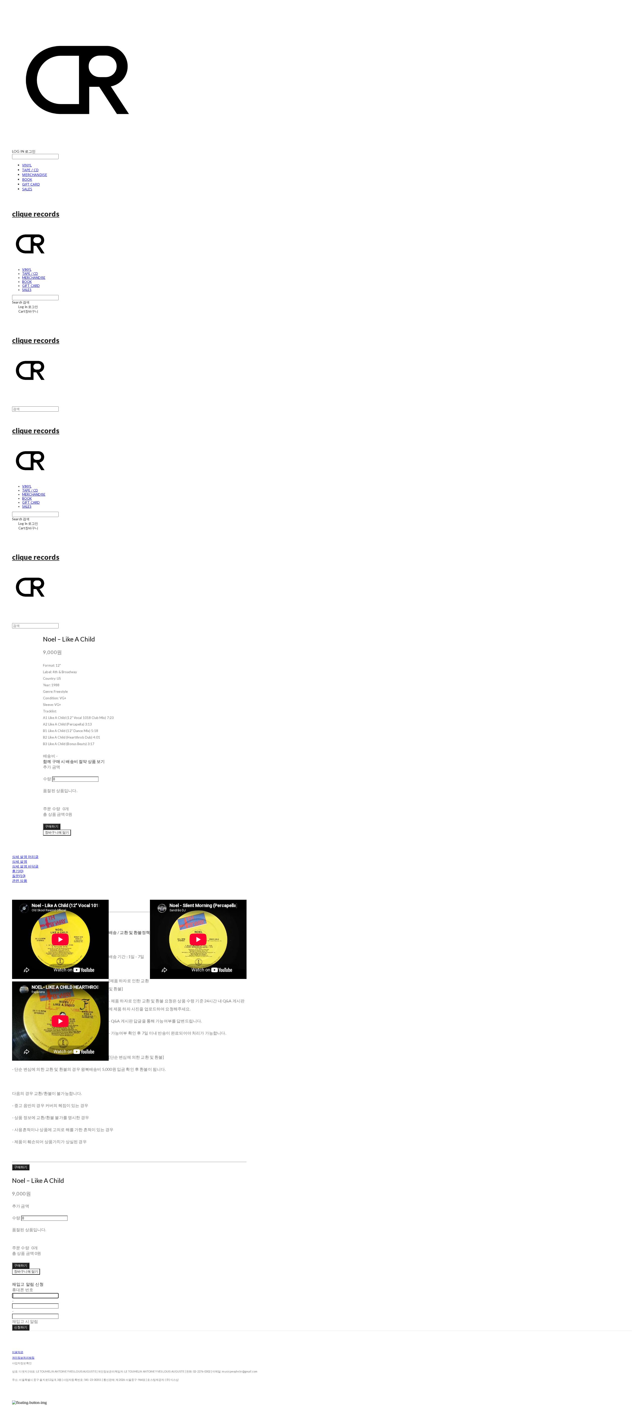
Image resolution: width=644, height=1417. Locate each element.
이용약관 (17, 1352)
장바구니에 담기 (26, 1271)
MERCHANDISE (34, 174)
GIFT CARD (31, 184)
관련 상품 (19, 880)
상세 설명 (19, 861)
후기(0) (17, 871)
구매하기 (20, 1167)
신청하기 (20, 1327)
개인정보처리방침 (23, 1357)
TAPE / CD (30, 169)
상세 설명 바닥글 (25, 866)
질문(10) (18, 876)
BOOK (27, 179)
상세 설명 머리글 (25, 856)
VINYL (27, 165)
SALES (27, 189)
